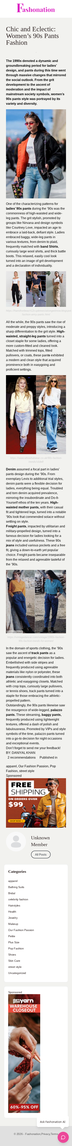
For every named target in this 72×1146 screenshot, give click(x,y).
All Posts (41, 854)
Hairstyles (14, 905)
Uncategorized (17, 973)
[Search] (64, 9)
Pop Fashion (16, 948)
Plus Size (13, 942)
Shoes (12, 954)
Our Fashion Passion (33, 766)
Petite (11, 936)
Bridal (11, 893)
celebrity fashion (18, 899)
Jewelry (13, 917)
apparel (11, 766)
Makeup (13, 923)
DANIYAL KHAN (23, 752)
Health (12, 911)
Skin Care (14, 960)
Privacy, (46, 1134)
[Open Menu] (6, 9)
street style (26, 771)
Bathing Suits (16, 887)
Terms (54, 1134)
